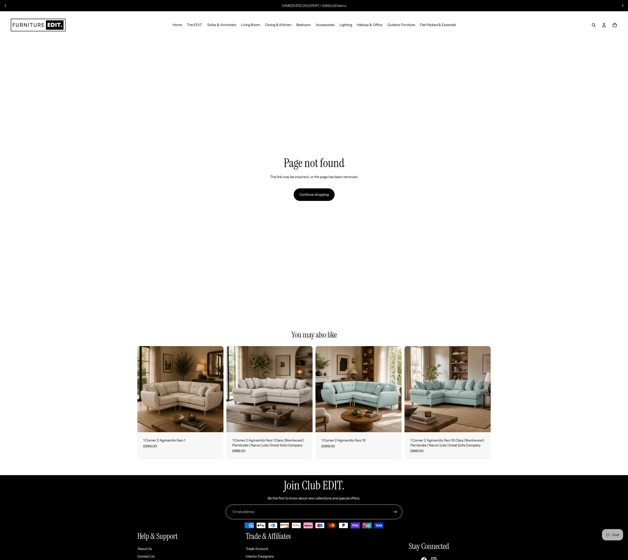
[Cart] (614, 25)
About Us (144, 549)
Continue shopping (314, 194)
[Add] (215, 424)
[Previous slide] (5, 5)
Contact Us (146, 556)
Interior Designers (260, 556)
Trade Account (257, 549)
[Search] (593, 25)
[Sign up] (395, 512)
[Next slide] (622, 5)
